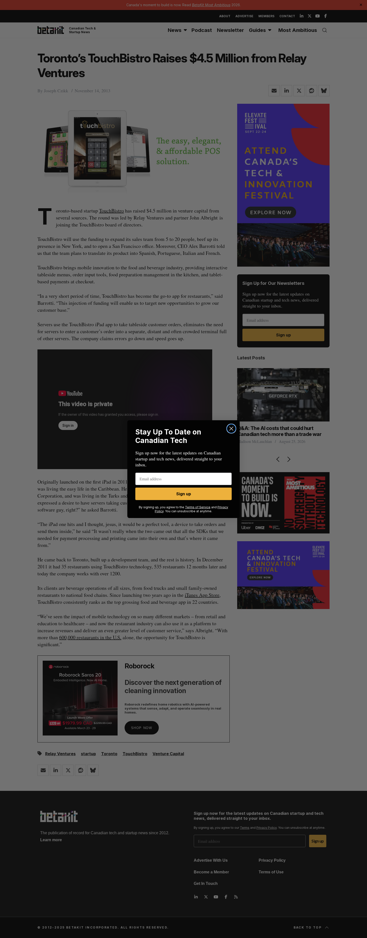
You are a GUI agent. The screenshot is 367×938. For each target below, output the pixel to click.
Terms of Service (197, 507)
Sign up (183, 493)
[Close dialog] (231, 428)
